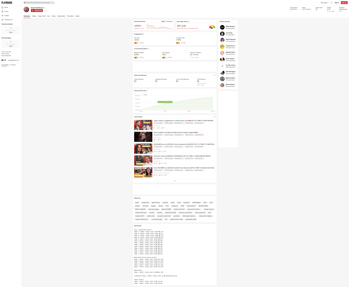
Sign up (344, 2)
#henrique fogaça (179, 123)
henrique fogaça (153, 209)
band (205, 202)
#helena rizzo (189, 123)
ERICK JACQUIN (140, 209)
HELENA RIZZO (203, 206)
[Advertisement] (175, 67)
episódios (177, 216)
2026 (182, 206)
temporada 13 (191, 206)
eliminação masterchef (190, 216)
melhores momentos (185, 212)
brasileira (186, 202)
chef (209, 212)
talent (172, 202)
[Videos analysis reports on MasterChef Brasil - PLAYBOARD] (215, 75)
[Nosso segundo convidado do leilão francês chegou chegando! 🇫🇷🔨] (143, 137)
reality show (151, 216)
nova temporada (157, 219)
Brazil (340, 11)
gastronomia (156, 202)
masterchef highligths (206, 216)
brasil (137, 202)
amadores (175, 206)
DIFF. (7, 64)
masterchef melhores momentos (194, 209)
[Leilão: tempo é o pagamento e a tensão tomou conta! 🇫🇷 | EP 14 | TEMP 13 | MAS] (143, 125)
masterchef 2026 (170, 212)
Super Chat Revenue (140, 75)
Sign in (337, 2)
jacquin (137, 206)
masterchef (145, 202)
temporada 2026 (191, 219)
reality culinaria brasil (142, 219)
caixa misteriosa (200, 212)
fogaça (153, 206)
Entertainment (343, 9)
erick (211, 202)
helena (160, 206)
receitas (159, 212)
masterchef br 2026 (176, 219)
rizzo (167, 206)
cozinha (151, 212)
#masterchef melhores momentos (199, 123)
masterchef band (179, 209)
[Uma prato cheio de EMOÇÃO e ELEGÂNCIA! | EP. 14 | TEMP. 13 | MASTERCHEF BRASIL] (143, 160)
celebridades (196, 202)
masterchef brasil (140, 212)
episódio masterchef (164, 216)
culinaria (165, 202)
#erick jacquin (169, 123)
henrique (146, 206)
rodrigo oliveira (209, 209)
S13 (166, 219)
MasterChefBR (166, 209)
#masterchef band (159, 123)
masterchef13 (139, 216)
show (179, 202)
